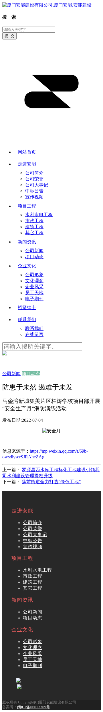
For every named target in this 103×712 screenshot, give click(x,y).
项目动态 (32, 617)
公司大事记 (35, 534)
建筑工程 (32, 582)
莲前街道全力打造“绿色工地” (51, 481)
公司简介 (32, 522)
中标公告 (32, 540)
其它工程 (32, 588)
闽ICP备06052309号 (33, 707)
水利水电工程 (37, 570)
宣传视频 (32, 546)
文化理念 (32, 647)
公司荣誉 (32, 528)
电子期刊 (32, 665)
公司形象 (32, 641)
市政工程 (32, 576)
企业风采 (32, 653)
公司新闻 (32, 611)
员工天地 (32, 659)
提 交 (9, 36)
